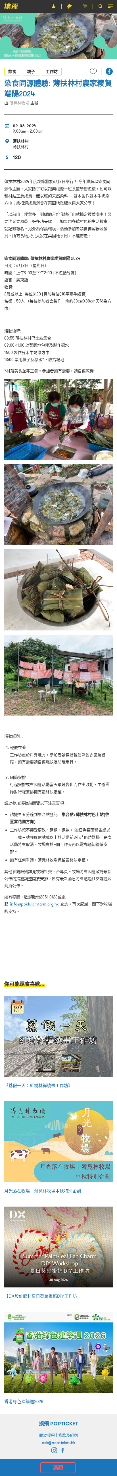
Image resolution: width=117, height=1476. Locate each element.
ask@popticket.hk (58, 1442)
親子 (31, 71)
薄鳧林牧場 (19, 102)
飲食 (12, 71)
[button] (109, 71)
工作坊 (52, 71)
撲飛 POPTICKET (58, 1423)
